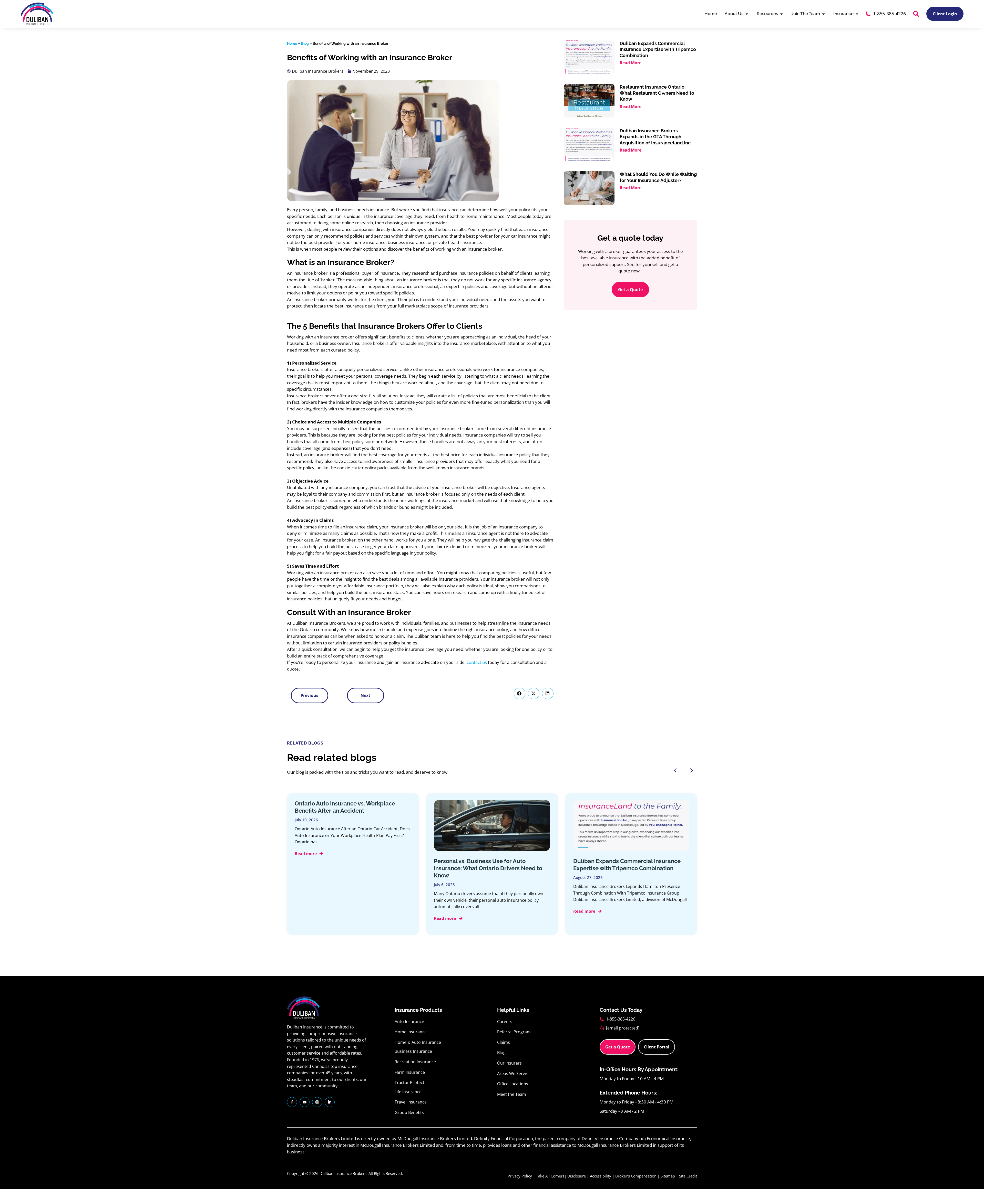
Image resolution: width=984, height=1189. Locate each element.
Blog (305, 43)
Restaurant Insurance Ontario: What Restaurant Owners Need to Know (657, 93)
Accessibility (600, 1176)
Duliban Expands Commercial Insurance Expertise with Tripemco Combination (658, 49)
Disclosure (576, 1176)
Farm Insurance (410, 1072)
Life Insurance (408, 1092)
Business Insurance (413, 1051)
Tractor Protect (409, 1082)
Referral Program (514, 1032)
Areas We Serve (512, 1073)
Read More (630, 63)
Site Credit (688, 1176)
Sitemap (668, 1176)
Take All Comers (550, 1176)
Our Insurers (509, 1063)
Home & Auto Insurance (418, 1042)
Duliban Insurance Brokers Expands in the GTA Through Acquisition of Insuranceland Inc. (656, 136)
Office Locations (512, 1084)
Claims (503, 1042)
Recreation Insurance (415, 1062)
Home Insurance (411, 1032)
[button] (916, 14)
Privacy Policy (520, 1176)
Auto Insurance (409, 1021)
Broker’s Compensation (636, 1176)
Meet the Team (511, 1094)
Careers (504, 1021)
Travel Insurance (411, 1102)
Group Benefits (409, 1112)
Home (292, 43)
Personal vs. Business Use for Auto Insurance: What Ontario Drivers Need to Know (488, 868)
